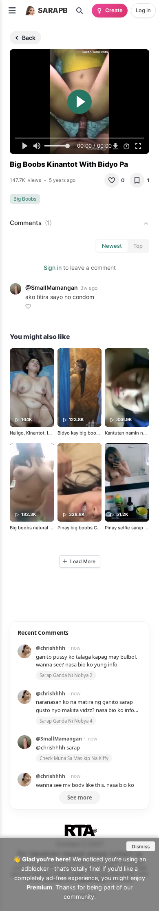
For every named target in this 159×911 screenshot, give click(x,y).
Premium (39, 887)
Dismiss (141, 846)
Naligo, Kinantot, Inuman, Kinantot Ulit (51, 433)
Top (138, 245)
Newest (112, 245)
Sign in (53, 267)
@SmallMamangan (51, 287)
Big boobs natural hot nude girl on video (54, 528)
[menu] (12, 11)
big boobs (24, 199)
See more (79, 797)
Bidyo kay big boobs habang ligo (92, 433)
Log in (143, 10)
